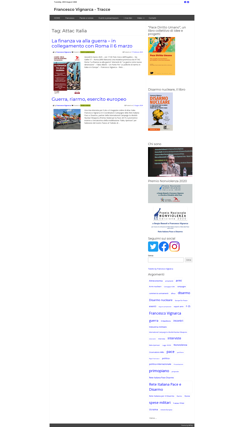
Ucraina (153, 409)
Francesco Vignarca (63, 52)
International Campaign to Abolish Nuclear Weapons (168, 332)
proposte (175, 371)
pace (170, 351)
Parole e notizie (86, 18)
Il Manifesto (166, 321)
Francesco (69, 18)
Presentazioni (178, 364)
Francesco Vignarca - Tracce (82, 9)
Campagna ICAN (169, 287)
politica (165, 358)
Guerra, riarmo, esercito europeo (89, 99)
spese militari (160, 402)
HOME (57, 18)
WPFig (190, 425)
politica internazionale (160, 364)
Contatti (152, 18)
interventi (152, 339)
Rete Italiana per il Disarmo (161, 396)
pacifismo (180, 352)
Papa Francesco (154, 359)
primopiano (159, 370)
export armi (178, 306)
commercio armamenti (158, 293)
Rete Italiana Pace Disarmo (161, 377)
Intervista (161, 339)
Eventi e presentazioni (108, 18)
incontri (178, 320)
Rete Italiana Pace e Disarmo (165, 387)
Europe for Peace (181, 300)
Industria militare (158, 326)
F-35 (188, 306)
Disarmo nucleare (160, 300)
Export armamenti (165, 307)
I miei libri (128, 18)
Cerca (150, 255)
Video (139, 18)
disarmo (184, 293)
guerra (153, 320)
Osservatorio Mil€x (156, 352)
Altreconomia (156, 280)
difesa (173, 293)
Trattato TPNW (178, 403)
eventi (152, 306)
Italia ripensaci (154, 345)
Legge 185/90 (166, 345)
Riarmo (179, 396)
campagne (181, 286)
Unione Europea (166, 410)
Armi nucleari (155, 286)
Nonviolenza (180, 344)
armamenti (169, 281)
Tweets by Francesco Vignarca (160, 269)
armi (179, 280)
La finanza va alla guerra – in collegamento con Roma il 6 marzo (92, 43)
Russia (187, 396)
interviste (174, 338)
